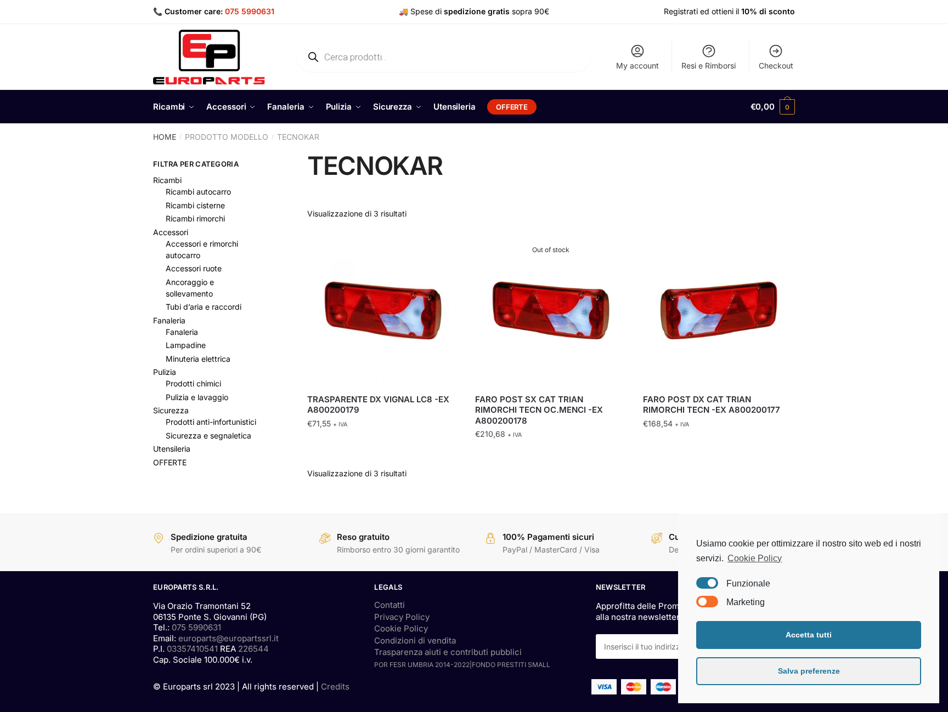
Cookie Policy (401, 628)
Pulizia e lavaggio (197, 397)
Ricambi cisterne (195, 205)
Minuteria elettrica (198, 358)
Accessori (170, 232)
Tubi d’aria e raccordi (203, 306)
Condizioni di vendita (415, 640)
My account (637, 65)
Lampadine (186, 345)
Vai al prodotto (551, 455)
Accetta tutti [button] (809, 634)
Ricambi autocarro (198, 191)
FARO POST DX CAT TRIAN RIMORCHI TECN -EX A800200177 (711, 404)
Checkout (776, 65)
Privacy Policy (402, 617)
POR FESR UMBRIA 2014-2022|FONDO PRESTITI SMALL (462, 664)
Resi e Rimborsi (708, 65)
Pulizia (164, 372)
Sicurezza (171, 410)
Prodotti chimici (193, 383)
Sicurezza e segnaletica (208, 435)
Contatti (389, 605)
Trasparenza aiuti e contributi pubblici (448, 652)
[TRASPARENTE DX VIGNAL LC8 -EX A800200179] (383, 310)
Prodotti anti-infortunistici (211, 421)
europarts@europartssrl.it (228, 638)
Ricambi (167, 180)
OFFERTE (170, 462)
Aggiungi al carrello (383, 455)
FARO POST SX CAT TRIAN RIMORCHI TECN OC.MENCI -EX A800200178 (539, 410)
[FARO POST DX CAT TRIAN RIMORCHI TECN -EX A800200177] (718, 310)
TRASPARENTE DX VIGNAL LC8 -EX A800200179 (378, 404)
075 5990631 (249, 11)
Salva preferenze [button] (809, 671)
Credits (335, 686)
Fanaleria (169, 320)
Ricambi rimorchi (195, 218)
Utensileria (171, 448)
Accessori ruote (194, 268)
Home (164, 136)
